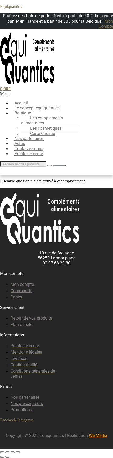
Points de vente (28, 153)
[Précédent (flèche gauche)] (2, 457)
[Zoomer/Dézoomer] (2, 452)
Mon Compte (106, 24)
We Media (98, 435)
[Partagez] (13, 452)
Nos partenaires (29, 138)
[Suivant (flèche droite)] (7, 457)
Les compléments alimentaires (42, 120)
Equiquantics (11, 6)
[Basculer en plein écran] (7, 452)
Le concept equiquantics (37, 107)
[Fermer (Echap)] (18, 452)
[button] (56, 93)
